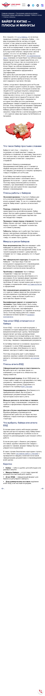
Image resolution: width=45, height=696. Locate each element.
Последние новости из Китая (26, 13)
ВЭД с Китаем (26, 387)
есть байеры (22, 37)
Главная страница (8, 13)
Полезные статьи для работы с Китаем (16, 15)
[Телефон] (29, 5)
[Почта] (37, 5)
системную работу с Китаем (27, 454)
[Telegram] (33, 5)
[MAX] (42, 5)
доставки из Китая (34, 284)
